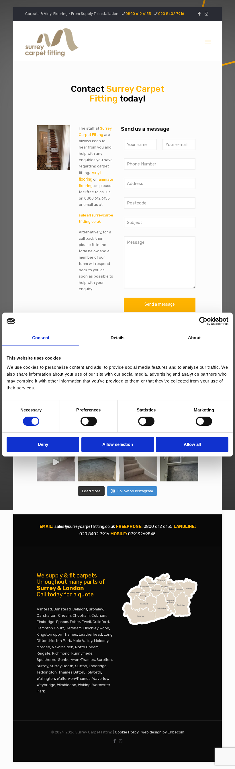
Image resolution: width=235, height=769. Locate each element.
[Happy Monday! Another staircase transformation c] (138, 462)
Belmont (80, 609)
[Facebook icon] (199, 13)
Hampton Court (50, 628)
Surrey (42, 666)
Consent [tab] (40, 337)
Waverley (100, 678)
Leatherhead (90, 634)
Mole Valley (82, 641)
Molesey (101, 641)
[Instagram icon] (206, 13)
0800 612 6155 (138, 13)
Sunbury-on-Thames (76, 659)
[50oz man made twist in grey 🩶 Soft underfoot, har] (97, 462)
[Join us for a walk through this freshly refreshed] (56, 462)
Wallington (46, 678)
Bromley (96, 609)
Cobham (98, 615)
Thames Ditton (71, 672)
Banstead (62, 609)
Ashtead (44, 609)
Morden (43, 647)
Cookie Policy (127, 732)
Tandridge (98, 666)
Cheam (64, 615)
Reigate (43, 653)
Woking (84, 685)
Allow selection (117, 444)
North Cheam (87, 647)
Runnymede (82, 653)
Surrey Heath (61, 666)
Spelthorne (46, 659)
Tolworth (93, 672)
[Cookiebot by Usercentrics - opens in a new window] (203, 321)
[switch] (89, 421)
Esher (75, 622)
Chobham (81, 615)
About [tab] (194, 337)
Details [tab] (118, 337)
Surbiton (104, 659)
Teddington (47, 672)
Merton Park (60, 641)
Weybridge (46, 685)
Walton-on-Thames (74, 678)
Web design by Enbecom (162, 732)
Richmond (61, 653)
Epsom (62, 622)
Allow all (192, 444)
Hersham (74, 628)
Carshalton (46, 615)
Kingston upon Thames (57, 634)
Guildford (101, 622)
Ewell (86, 622)
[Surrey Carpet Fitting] (107, 42)
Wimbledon (66, 685)
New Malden (62, 647)
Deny (43, 444)
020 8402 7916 (171, 13)
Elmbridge (45, 622)
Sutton (81, 666)
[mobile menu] (208, 42)
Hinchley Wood (96, 628)
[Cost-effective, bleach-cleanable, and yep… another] (179, 462)
